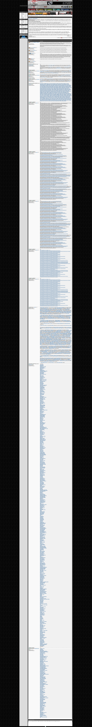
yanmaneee (30, 364)
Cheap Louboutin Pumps (65, 71)
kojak (33, 61)
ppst (35, 307)
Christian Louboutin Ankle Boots (49, 72)
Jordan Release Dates (68, 74)
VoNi (65, 37)
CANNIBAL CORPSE (36, 42)
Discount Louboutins (46, 70)
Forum (22, 26)
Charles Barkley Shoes (52, 80)
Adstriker (34, 47)
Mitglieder (22, 20)
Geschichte (22, 21)
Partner (22, 23)
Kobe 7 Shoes (42, 79)
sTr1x (32, 58)
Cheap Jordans (43, 74)
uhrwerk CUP (22, 27)
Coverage (22, 18)
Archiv (22, 15)
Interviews (22, 17)
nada (36, 152)
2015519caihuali (37, 648)
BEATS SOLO (59, 67)
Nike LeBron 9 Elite (43, 81)
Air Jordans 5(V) (60, 76)
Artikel (22, 16)
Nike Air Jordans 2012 (44, 77)
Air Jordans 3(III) (63, 75)
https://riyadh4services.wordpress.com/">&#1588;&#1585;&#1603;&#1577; (52, 152)
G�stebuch (22, 25)
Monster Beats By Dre (58, 68)
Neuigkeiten (22, 14)
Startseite (22, 13)
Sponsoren (22, 22)
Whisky (33, 53)
